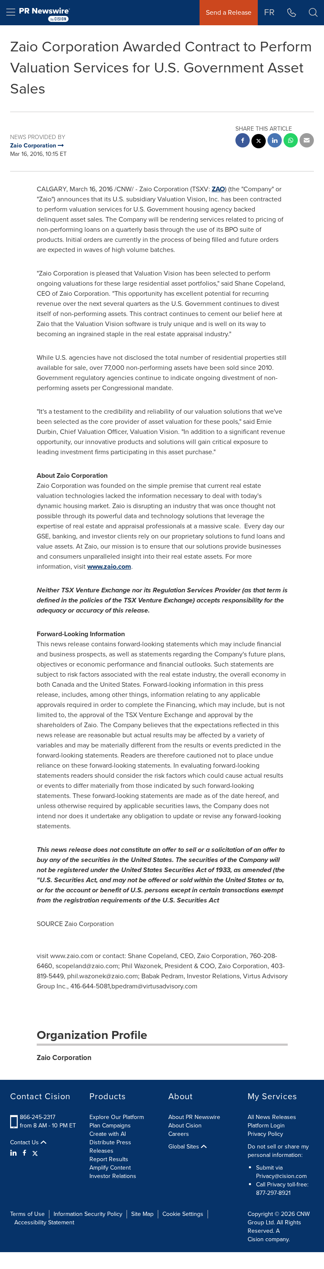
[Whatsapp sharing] (291, 141)
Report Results (108, 1159)
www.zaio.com (109, 566)
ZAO (218, 189)
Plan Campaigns (110, 1125)
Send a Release (228, 12)
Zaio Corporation (64, 1057)
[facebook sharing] (242, 141)
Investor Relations (112, 1176)
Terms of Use (27, 1214)
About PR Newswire (194, 1117)
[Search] (313, 12)
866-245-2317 (37, 1117)
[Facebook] (24, 1153)
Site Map (142, 1214)
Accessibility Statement (44, 1222)
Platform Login (266, 1125)
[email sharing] (307, 141)
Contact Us (25, 1142)
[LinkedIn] (14, 1153)
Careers (178, 1134)
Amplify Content (110, 1167)
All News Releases (272, 1117)
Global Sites (184, 1147)
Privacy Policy (265, 1134)
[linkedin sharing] (274, 141)
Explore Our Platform (116, 1117)
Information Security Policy (88, 1214)
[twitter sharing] (258, 142)
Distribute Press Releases (110, 1146)
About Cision (185, 1125)
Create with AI (107, 1134)
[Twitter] (35, 1153)
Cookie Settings (182, 1214)
